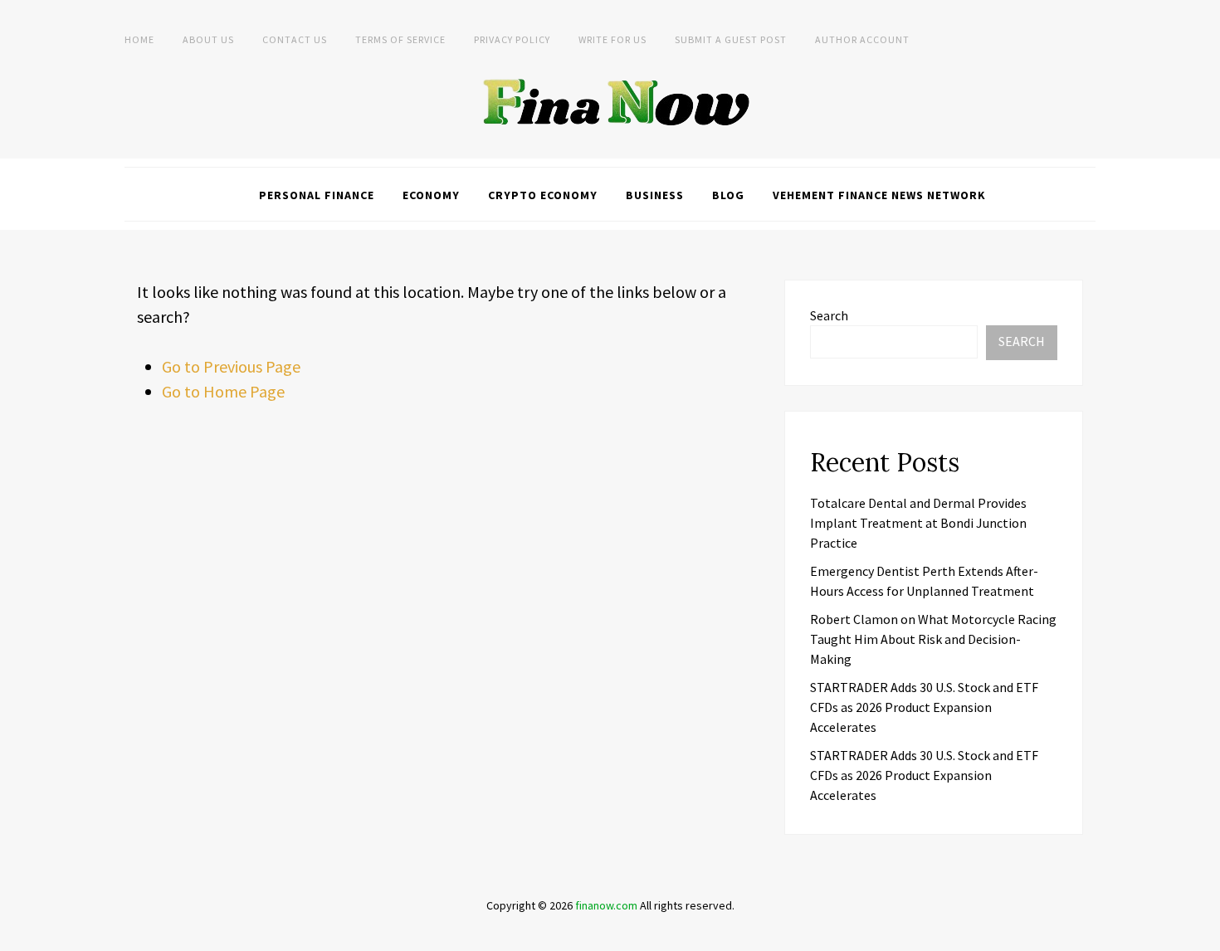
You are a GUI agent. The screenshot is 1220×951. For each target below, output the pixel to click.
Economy (431, 195)
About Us (208, 39)
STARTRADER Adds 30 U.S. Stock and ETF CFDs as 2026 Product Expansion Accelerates (924, 707)
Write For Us (612, 39)
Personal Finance (316, 195)
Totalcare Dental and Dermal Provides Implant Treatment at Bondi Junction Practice (918, 523)
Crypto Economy (543, 195)
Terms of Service (400, 39)
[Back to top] (1203, 934)
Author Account (862, 39)
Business (655, 195)
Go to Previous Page (231, 366)
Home (139, 39)
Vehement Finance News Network (879, 195)
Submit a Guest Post (731, 39)
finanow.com (606, 905)
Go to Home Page (223, 391)
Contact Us (294, 39)
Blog (728, 195)
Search (829, 315)
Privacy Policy (512, 39)
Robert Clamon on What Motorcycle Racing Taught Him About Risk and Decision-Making (933, 639)
